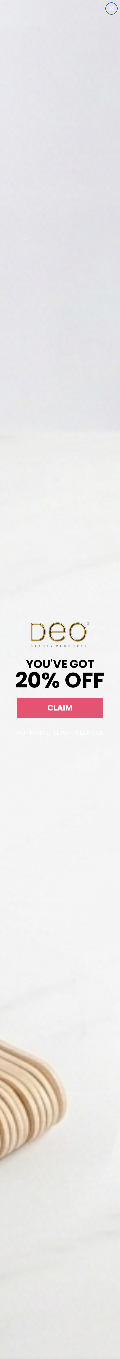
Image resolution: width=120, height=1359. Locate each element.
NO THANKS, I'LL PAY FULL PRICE (60, 733)
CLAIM (60, 707)
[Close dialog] (111, 8)
